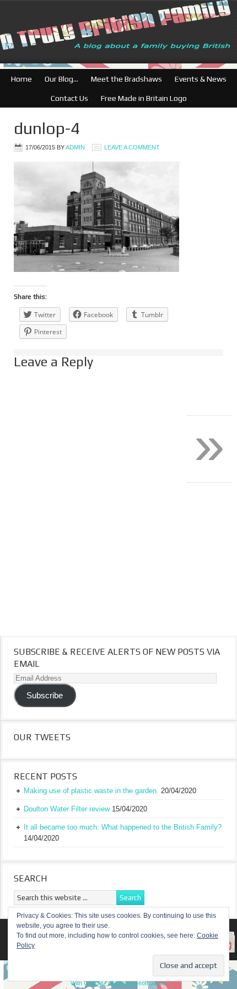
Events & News (198, 78)
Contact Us (66, 98)
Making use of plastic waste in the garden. (91, 791)
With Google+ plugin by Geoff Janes (118, 983)
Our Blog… (58, 78)
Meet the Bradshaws (126, 78)
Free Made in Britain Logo (141, 98)
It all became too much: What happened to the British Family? (123, 827)
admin (75, 147)
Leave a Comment (132, 147)
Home (21, 78)
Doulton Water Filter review (67, 809)
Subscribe (44, 695)
